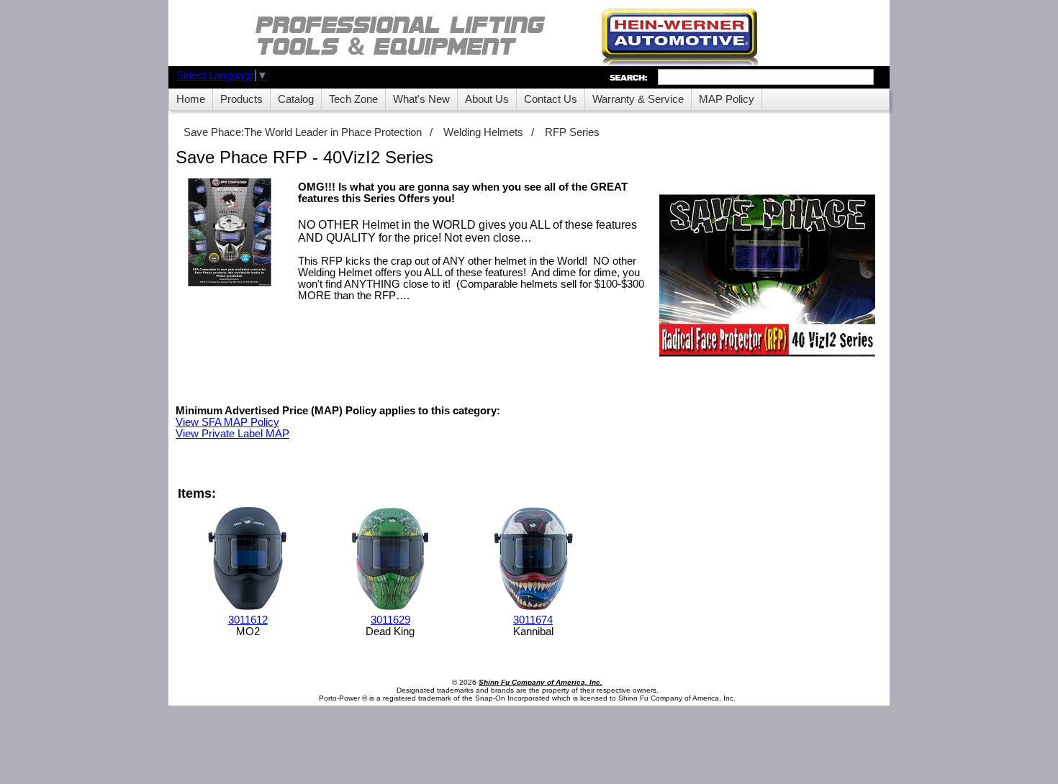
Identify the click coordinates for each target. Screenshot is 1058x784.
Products (241, 99)
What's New (421, 99)
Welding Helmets (483, 132)
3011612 (248, 620)
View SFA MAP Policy (227, 422)
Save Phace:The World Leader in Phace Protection (303, 132)
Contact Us (550, 99)
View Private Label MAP (232, 433)
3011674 (533, 620)
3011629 (390, 620)
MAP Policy (726, 99)
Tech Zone (353, 99)
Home (190, 99)
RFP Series (572, 132)
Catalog (296, 99)
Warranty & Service (638, 99)
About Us (487, 99)
